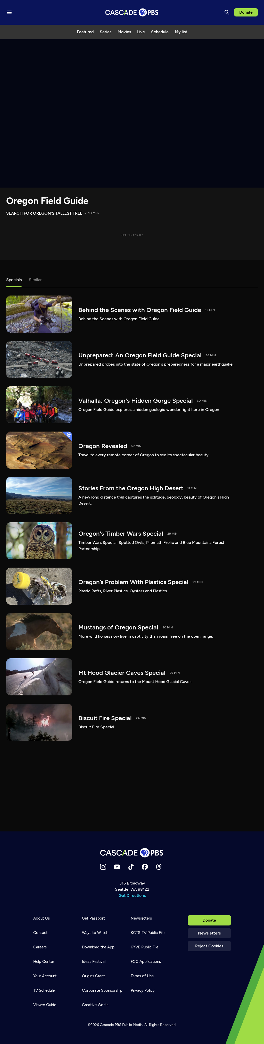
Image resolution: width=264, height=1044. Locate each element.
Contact (40, 932)
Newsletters (209, 933)
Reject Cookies (209, 946)
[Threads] (159, 867)
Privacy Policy (143, 990)
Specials (14, 279)
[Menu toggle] (9, 12)
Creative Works (95, 1005)
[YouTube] (117, 867)
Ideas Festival (93, 961)
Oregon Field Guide (47, 200)
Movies (124, 31)
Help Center (43, 961)
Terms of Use (142, 976)
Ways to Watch (95, 932)
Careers (40, 947)
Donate (246, 12)
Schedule (160, 31)
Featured (85, 31)
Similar (35, 279)
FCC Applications (146, 961)
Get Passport (93, 918)
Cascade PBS (110, 1025)
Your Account (45, 976)
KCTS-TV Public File (147, 932)
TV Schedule (44, 990)
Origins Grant (93, 976)
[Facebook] (145, 867)
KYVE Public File (144, 947)
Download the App (98, 947)
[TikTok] (131, 867)
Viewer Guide (44, 1005)
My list (181, 31)
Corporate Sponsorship (102, 990)
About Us (41, 918)
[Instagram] (103, 867)
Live (141, 31)
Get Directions (132, 895)
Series (105, 31)
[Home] (132, 852)
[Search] (227, 12)
